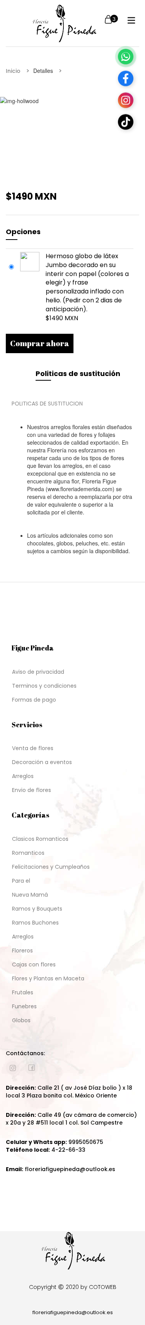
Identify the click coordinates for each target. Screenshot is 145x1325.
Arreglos (23, 776)
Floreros (22, 950)
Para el (21, 881)
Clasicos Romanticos (40, 839)
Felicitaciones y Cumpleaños (51, 867)
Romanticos (28, 853)
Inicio (13, 71)
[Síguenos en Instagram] (125, 99)
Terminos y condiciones (44, 686)
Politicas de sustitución (78, 373)
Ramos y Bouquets (37, 909)
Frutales (22, 992)
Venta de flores (32, 748)
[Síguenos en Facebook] (125, 78)
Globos (21, 1020)
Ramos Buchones (35, 922)
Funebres (24, 1006)
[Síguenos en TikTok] (125, 121)
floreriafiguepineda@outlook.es (72, 1312)
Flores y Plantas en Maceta (48, 978)
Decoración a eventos (42, 762)
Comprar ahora (39, 343)
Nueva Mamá (30, 895)
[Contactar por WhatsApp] (125, 56)
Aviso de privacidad (38, 672)
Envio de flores (31, 790)
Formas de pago (34, 700)
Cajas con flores (34, 964)
